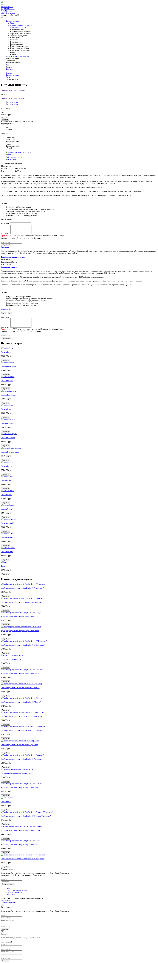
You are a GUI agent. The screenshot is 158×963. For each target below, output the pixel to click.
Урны (12, 23)
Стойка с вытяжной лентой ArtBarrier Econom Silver (21, 716)
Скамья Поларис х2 (8, 423)
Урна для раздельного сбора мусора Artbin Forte (19, 844)
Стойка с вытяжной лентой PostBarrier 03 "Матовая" (21, 602)
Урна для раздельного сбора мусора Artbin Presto (20, 631)
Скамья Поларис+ (8, 438)
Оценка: (4, 238)
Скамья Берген (7, 381)
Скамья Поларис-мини (10, 452)
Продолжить (6, 245)
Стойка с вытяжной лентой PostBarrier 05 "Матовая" (21, 759)
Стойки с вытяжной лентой (21, 25)
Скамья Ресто (6, 466)
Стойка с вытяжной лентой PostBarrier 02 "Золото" (21, 702)
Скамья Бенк (6, 352)
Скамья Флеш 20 (7, 523)
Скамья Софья (6, 509)
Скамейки (10, 77)
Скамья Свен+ (6, 495)
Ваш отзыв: (5, 234)
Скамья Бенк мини (8, 366)
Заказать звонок (7, 7)
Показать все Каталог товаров (17, 56)
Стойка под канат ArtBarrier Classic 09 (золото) (19, 745)
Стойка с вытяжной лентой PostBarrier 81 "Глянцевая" (22, 859)
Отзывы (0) (11, 159)
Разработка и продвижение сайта (8, 901)
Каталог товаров (12, 21)
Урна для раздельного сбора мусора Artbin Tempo (20, 830)
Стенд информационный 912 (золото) (16, 773)
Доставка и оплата (14, 157)
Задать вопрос (19, 91)
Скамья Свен (6, 480)
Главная (9, 73)
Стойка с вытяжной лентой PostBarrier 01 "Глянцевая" (22, 588)
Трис (3, 566)
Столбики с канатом (18, 27)
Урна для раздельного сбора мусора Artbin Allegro (20, 787)
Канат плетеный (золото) (11, 659)
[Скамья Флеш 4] (13, 102)
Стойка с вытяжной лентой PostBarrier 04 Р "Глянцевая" (23, 645)
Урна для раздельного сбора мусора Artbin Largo (20, 616)
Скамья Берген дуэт (9, 395)
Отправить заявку (8, 884)
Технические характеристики (19, 152)
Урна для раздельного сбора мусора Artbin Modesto (21, 673)
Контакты (9, 69)
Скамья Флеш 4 (7, 537)
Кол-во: (4, 117)
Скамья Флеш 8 (7, 552)
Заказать (5, 119)
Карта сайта (10, 894)
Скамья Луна (6, 409)
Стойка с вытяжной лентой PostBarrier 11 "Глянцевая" (22, 730)
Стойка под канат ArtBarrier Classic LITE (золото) (20, 688)
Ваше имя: (5, 223)
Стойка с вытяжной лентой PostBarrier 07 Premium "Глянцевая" (26, 816)
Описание (11, 155)
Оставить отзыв (7, 91)
